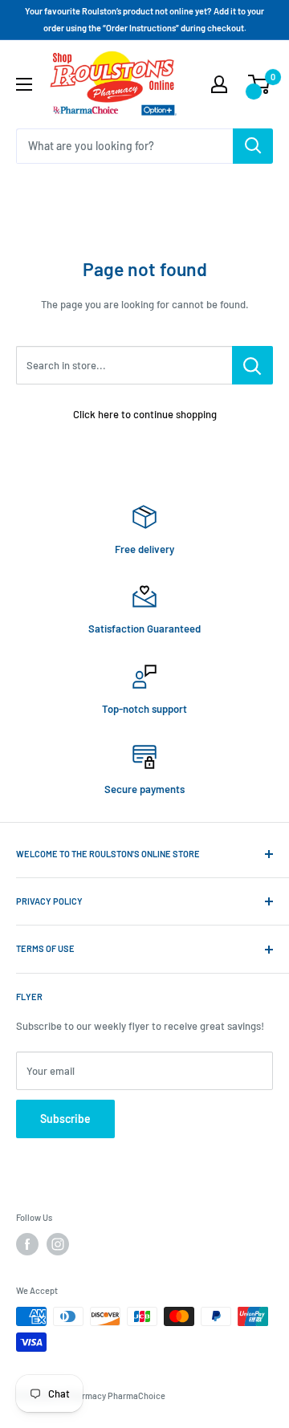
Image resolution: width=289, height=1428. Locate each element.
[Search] (253, 146)
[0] (260, 84)
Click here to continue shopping (145, 414)
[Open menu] (24, 84)
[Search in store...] (252, 365)
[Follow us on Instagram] (58, 1244)
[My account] (219, 84)
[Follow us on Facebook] (27, 1244)
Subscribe (65, 1118)
